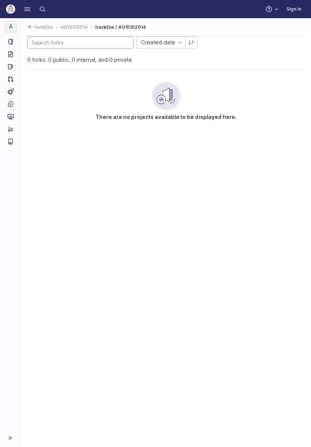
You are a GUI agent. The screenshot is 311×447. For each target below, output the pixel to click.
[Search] (42, 9)
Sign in (293, 9)
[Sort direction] (191, 42)
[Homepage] (10, 9)
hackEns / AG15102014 (120, 27)
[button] (27, 9)
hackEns (44, 27)
